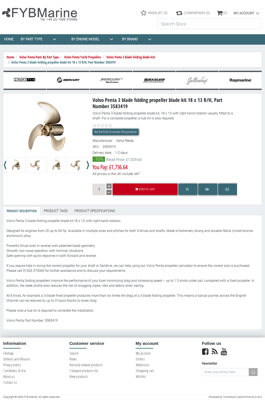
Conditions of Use (14, 370)
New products (79, 376)
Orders (140, 358)
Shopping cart (145, 370)
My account (244, 13)
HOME (8, 39)
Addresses (142, 364)
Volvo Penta (125, 141)
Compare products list (84, 370)
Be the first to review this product (115, 132)
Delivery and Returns (16, 358)
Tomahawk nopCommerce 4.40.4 (242, 396)
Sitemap (8, 353)
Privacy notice (12, 364)
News (73, 358)
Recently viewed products (86, 364)
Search (74, 353)
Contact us (10, 382)
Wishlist (141, 376)
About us (9, 376)
